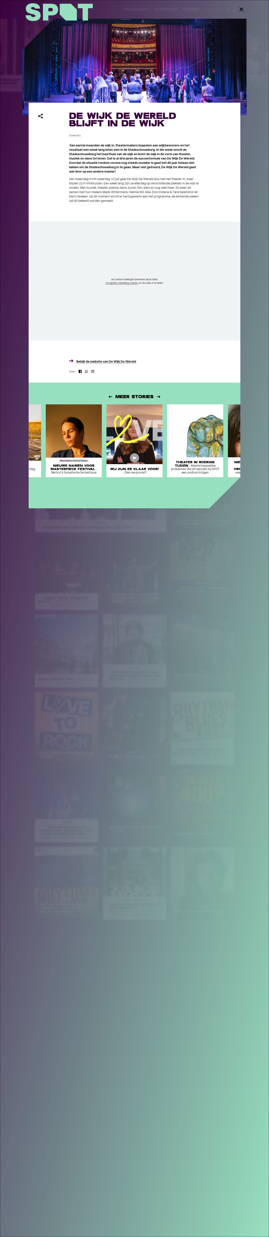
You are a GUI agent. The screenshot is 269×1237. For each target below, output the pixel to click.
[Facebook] (80, 371)
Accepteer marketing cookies (122, 282)
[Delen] (40, 116)
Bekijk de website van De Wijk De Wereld (106, 361)
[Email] (92, 371)
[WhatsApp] (86, 371)
